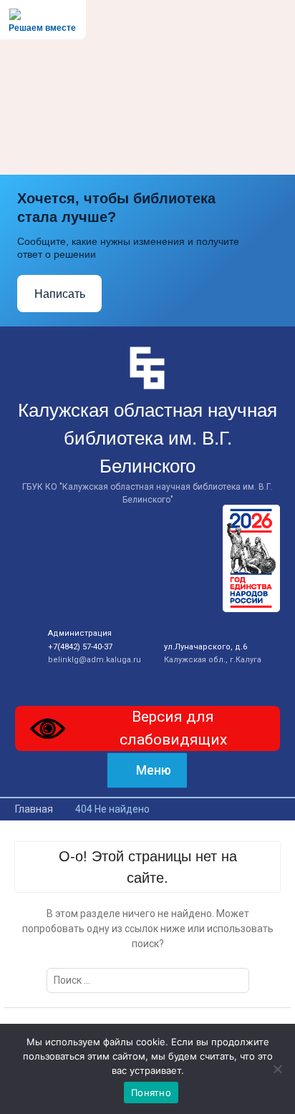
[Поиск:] (148, 980)
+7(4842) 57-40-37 (80, 647)
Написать (59, 294)
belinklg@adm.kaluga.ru (94, 659)
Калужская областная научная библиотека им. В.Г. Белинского (147, 438)
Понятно (151, 1092)
